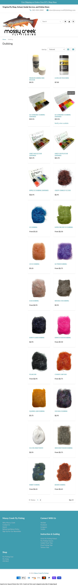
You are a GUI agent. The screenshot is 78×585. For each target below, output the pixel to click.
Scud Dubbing (34, 301)
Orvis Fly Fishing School (49, 538)
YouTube (43, 523)
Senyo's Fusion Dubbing (63, 337)
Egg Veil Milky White (36, 448)
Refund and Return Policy (11, 529)
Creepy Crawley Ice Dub (63, 190)
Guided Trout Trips (47, 543)
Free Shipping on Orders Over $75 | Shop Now (39, 2)
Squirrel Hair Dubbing (37, 411)
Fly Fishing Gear (8, 557)
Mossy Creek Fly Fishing (41, 573)
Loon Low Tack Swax (62, 78)
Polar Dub (32, 374)
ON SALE (6, 561)
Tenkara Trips (45, 547)
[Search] (60, 21)
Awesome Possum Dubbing (64, 448)
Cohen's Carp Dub (61, 374)
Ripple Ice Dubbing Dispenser (38, 190)
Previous (33, 500)
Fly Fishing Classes (47, 541)
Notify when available (61, 123)
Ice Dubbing (33, 227)
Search (5, 527)
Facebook (44, 525)
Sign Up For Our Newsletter (12, 531)
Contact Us (6, 525)
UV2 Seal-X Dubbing (61, 411)
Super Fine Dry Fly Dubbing (64, 227)
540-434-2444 (37, 10)
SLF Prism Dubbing (61, 264)
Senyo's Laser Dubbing (36, 337)
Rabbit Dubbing (34, 485)
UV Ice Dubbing (34, 264)
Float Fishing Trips (47, 545)
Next (70, 500)
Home (4, 39)
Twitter (43, 529)
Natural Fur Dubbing (62, 301)
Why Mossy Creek (9, 523)
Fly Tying (6, 559)
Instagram (44, 527)
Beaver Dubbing (60, 485)
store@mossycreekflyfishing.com (62, 10)
